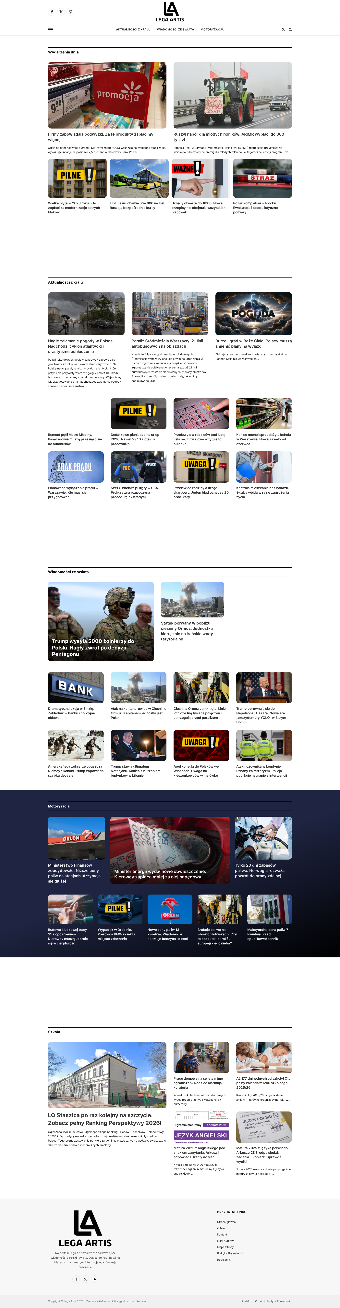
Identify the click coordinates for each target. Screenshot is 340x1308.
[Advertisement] (166, 246)
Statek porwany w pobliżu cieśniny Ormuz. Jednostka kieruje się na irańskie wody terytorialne (187, 631)
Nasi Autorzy (225, 1240)
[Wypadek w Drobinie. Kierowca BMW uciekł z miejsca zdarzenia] (120, 909)
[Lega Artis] (170, 12)
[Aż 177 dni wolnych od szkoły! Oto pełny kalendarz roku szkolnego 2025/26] (264, 1057)
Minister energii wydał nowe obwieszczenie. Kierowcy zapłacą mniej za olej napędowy (160, 874)
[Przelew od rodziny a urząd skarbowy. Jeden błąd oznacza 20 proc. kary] (201, 467)
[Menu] (50, 29)
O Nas (221, 1228)
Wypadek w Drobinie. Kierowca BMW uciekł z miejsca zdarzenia (116, 934)
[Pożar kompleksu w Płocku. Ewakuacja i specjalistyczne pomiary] (262, 178)
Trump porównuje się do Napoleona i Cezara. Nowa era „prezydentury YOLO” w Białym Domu (261, 715)
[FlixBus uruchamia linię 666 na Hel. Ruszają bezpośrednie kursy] (139, 178)
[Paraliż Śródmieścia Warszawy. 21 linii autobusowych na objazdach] (170, 313)
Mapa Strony (225, 1247)
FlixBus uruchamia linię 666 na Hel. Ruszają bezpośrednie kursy (137, 205)
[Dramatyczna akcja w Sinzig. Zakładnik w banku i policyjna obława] (76, 687)
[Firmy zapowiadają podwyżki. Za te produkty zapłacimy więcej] (107, 95)
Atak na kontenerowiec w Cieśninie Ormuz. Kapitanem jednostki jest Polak (138, 713)
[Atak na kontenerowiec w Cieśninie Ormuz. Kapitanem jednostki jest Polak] (138, 687)
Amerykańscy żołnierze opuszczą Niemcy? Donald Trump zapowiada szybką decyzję (76, 770)
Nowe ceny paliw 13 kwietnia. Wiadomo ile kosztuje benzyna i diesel (168, 934)
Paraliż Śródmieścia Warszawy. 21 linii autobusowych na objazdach (167, 344)
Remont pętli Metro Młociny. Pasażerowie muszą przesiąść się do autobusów (75, 439)
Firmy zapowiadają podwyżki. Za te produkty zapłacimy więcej (100, 137)
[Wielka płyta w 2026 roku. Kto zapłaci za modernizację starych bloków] (77, 178)
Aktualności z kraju (133, 29)
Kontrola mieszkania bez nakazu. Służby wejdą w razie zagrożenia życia (262, 492)
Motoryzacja (212, 29)
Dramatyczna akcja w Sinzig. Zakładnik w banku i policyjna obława (71, 713)
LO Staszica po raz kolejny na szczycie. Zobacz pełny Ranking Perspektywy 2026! (105, 1119)
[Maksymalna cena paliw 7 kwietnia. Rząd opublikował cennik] (269, 909)
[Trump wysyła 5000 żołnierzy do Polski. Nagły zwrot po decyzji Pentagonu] (101, 621)
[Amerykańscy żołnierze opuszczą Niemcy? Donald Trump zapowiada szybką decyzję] (76, 745)
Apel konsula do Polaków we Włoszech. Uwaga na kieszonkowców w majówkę (196, 770)
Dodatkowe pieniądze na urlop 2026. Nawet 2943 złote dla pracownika (135, 439)
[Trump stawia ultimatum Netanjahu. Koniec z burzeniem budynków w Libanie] (138, 745)
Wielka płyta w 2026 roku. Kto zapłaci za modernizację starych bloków (74, 207)
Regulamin (224, 1259)
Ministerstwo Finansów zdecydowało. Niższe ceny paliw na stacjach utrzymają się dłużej (74, 873)
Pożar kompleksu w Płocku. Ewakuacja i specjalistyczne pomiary (255, 207)
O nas (258, 1301)
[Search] (290, 29)
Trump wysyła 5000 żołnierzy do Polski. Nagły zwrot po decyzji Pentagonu (93, 647)
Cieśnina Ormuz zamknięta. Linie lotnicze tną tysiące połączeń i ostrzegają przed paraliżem (200, 713)
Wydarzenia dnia (63, 52)
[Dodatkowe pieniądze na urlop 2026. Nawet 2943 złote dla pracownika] (138, 413)
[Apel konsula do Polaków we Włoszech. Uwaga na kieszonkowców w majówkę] (201, 745)
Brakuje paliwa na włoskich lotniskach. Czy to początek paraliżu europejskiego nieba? (217, 936)
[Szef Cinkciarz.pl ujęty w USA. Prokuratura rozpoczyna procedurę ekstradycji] (138, 467)
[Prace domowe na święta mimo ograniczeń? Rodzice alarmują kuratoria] (201, 1057)
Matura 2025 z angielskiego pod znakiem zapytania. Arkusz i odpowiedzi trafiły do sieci (199, 1152)
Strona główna (226, 1221)
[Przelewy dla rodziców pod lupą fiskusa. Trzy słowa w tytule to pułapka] (201, 413)
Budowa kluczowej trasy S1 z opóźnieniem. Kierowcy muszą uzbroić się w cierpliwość (68, 936)
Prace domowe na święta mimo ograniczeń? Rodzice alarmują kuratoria (198, 1083)
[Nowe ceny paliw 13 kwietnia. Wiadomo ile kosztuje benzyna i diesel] (170, 909)
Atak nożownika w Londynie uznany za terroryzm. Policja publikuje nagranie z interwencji (261, 770)
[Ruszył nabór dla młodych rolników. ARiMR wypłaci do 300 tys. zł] (233, 95)
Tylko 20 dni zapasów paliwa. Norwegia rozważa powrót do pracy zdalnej (260, 870)
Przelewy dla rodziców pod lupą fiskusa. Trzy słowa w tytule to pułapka (199, 439)
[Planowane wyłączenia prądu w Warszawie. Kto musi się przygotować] (76, 467)
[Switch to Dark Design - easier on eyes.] (283, 29)
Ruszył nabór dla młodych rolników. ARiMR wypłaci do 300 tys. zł (229, 137)
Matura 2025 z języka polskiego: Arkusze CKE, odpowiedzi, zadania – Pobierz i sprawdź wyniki (262, 1155)
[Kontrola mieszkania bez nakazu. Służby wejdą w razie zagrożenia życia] (264, 467)
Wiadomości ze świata (175, 29)
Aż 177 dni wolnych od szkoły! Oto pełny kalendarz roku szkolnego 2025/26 (263, 1083)
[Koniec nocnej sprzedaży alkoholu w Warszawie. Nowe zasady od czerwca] (264, 413)
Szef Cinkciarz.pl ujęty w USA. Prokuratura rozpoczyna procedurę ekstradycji (135, 492)
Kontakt (222, 1234)
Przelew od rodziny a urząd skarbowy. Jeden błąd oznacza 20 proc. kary (201, 492)
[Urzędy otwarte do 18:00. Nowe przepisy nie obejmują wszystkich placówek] (201, 178)
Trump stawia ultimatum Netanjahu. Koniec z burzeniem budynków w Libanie (135, 770)
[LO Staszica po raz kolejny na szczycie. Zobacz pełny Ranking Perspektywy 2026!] (107, 1075)
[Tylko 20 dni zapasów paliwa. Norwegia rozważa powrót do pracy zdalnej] (263, 838)
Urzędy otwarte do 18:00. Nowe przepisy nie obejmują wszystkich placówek (198, 207)
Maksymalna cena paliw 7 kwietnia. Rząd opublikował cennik (267, 934)
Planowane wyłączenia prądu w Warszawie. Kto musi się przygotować (73, 492)
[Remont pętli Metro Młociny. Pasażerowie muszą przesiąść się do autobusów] (76, 413)
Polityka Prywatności (230, 1253)
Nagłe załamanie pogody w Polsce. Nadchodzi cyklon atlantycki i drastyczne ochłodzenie (81, 346)
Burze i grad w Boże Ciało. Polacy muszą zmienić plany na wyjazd (253, 344)
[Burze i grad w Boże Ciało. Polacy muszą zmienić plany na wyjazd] (253, 313)
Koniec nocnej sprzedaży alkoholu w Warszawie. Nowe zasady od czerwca (263, 439)
